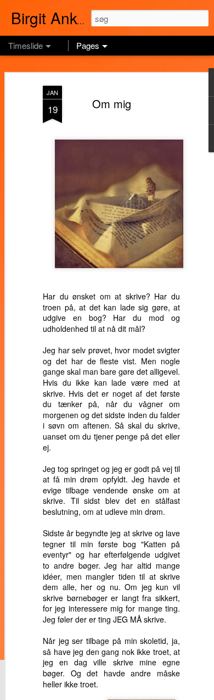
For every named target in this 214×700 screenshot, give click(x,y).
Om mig (111, 104)
